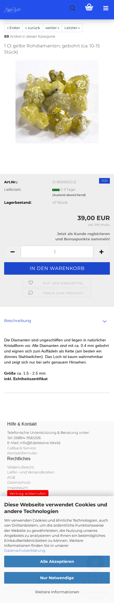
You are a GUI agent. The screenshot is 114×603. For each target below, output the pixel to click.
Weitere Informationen (57, 591)
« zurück (32, 27)
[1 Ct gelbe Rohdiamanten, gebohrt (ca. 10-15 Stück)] (57, 101)
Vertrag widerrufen (28, 493)
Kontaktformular (22, 453)
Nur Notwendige (57, 577)
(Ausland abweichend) (69, 195)
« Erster (13, 27)
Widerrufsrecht (20, 467)
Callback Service (21, 448)
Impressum (17, 487)
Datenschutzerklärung (24, 550)
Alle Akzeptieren (57, 561)
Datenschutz (18, 482)
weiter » (52, 27)
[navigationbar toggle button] (105, 8)
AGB (11, 477)
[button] (12, 252)
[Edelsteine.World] (11, 9)
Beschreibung (17, 320)
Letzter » (72, 27)
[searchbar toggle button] (72, 8)
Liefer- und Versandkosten (31, 472)
